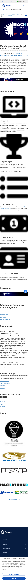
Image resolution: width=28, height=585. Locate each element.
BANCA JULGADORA (5, 319)
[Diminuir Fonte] (8, 1)
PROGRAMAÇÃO (4, 55)
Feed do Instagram (4, 381)
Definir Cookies (14, 574)
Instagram (2, 406)
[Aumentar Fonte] (11, 1)
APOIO (26, 55)
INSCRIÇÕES (19, 53)
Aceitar (14, 578)
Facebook (2, 385)
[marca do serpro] (6, 5)
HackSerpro (17, 14)
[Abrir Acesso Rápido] (21, 5)
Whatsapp (2, 388)
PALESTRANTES (4, 315)
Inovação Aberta (13, 14)
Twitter (1, 404)
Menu (7, 14)
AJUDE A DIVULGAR (16, 55)
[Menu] (3, 9)
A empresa (10, 14)
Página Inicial (4, 15)
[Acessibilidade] (2, 1)
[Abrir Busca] (23, 5)
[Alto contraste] (5, 1)
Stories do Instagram (5, 383)
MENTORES (3, 317)
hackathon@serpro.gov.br (14, 499)
